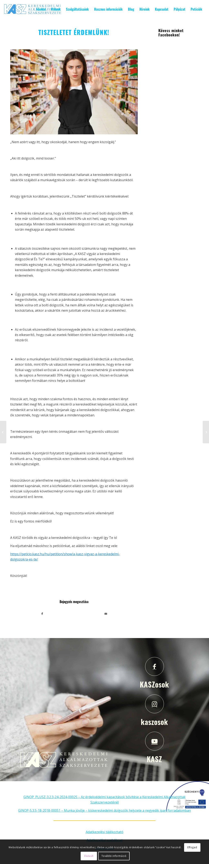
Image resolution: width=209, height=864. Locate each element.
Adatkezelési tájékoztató (104, 832)
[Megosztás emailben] (105, 613)
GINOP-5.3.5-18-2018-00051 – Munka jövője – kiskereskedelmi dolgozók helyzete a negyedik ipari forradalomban (104, 810)
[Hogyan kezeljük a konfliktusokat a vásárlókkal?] (206, 432)
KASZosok (154, 684)
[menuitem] (40, 9)
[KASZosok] (154, 666)
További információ (114, 856)
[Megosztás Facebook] (42, 613)
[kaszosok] (154, 703)
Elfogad (192, 847)
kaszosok (154, 721)
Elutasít (88, 856)
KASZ (154, 759)
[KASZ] (154, 741)
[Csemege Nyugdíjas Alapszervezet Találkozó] (3, 432)
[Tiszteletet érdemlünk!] (74, 91)
